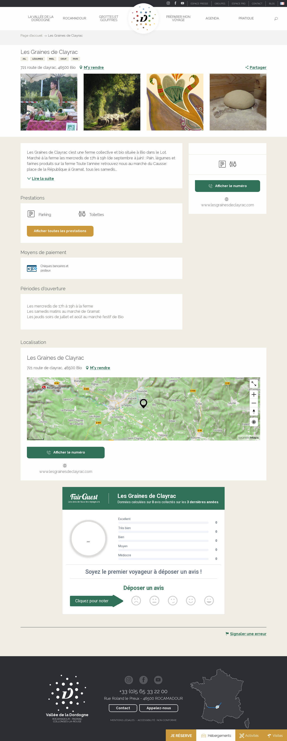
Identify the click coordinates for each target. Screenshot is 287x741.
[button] (282, 3)
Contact (123, 708)
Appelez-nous (159, 708)
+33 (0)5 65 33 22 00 (143, 691)
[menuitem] (41, 18)
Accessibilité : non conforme (157, 720)
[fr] (282, 3)
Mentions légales (122, 720)
